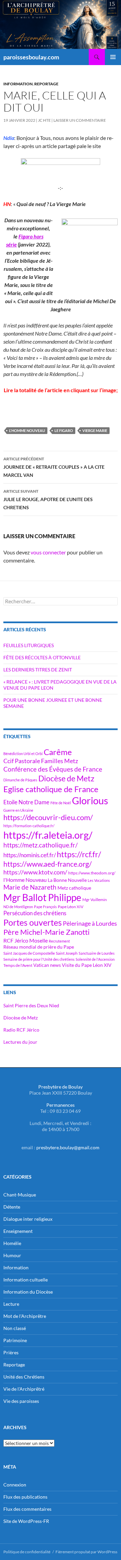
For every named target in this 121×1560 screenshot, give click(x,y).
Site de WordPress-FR (26, 1521)
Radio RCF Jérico (21, 1030)
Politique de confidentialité (26, 1551)
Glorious (90, 800)
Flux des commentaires (27, 1509)
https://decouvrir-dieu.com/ (48, 817)
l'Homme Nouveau (27, 430)
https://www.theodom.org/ (91, 872)
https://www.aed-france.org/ (47, 864)
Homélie (12, 1243)
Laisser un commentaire (79, 120)
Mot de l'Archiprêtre (24, 1316)
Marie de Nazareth (29, 887)
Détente (11, 1207)
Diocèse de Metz (66, 778)
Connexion (14, 1484)
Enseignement (18, 1231)
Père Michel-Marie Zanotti (46, 932)
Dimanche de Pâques (20, 780)
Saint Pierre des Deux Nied (31, 1005)
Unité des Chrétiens (23, 1377)
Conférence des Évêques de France (52, 769)
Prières (10, 1352)
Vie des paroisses (21, 1401)
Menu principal (113, 57)
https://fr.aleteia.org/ (47, 835)
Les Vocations (99, 880)
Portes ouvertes (32, 922)
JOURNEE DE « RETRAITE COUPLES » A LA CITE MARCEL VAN (54, 467)
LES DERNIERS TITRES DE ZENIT (37, 669)
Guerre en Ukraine (18, 810)
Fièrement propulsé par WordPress (86, 1551)
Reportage (46, 83)
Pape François (45, 906)
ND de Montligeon (18, 906)
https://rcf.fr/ (79, 854)
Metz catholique (74, 888)
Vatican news (47, 965)
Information (18, 83)
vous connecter (48, 552)
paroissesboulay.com (31, 57)
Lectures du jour (20, 1042)
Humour (12, 1255)
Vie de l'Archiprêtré (23, 1389)
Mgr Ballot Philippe (42, 897)
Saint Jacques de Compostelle (29, 953)
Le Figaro (63, 430)
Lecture (11, 1304)
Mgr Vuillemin (94, 899)
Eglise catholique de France (50, 789)
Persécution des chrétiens (34, 913)
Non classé (14, 1328)
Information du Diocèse (28, 1292)
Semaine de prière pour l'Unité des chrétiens (39, 959)
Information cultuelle (25, 1279)
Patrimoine (15, 1340)
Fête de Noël (60, 803)
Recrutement (59, 941)
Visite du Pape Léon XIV (87, 965)
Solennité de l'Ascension (95, 959)
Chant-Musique (19, 1194)
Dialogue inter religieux (27, 1219)
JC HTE (44, 120)
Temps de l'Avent (17, 965)
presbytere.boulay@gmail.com (67, 1147)
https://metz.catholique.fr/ (40, 845)
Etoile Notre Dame (26, 802)
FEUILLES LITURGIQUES (28, 645)
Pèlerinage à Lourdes (90, 923)
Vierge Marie (94, 430)
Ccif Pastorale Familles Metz (40, 760)
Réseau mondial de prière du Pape (38, 947)
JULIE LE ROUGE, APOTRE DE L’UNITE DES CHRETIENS (48, 499)
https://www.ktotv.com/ (35, 872)
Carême (58, 752)
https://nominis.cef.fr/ (29, 855)
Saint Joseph (67, 953)
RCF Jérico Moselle (25, 940)
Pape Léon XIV (70, 906)
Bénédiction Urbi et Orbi (23, 753)
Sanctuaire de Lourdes (97, 953)
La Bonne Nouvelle (67, 880)
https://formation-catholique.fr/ (28, 826)
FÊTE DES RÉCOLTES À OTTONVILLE (42, 657)
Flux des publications (25, 1497)
